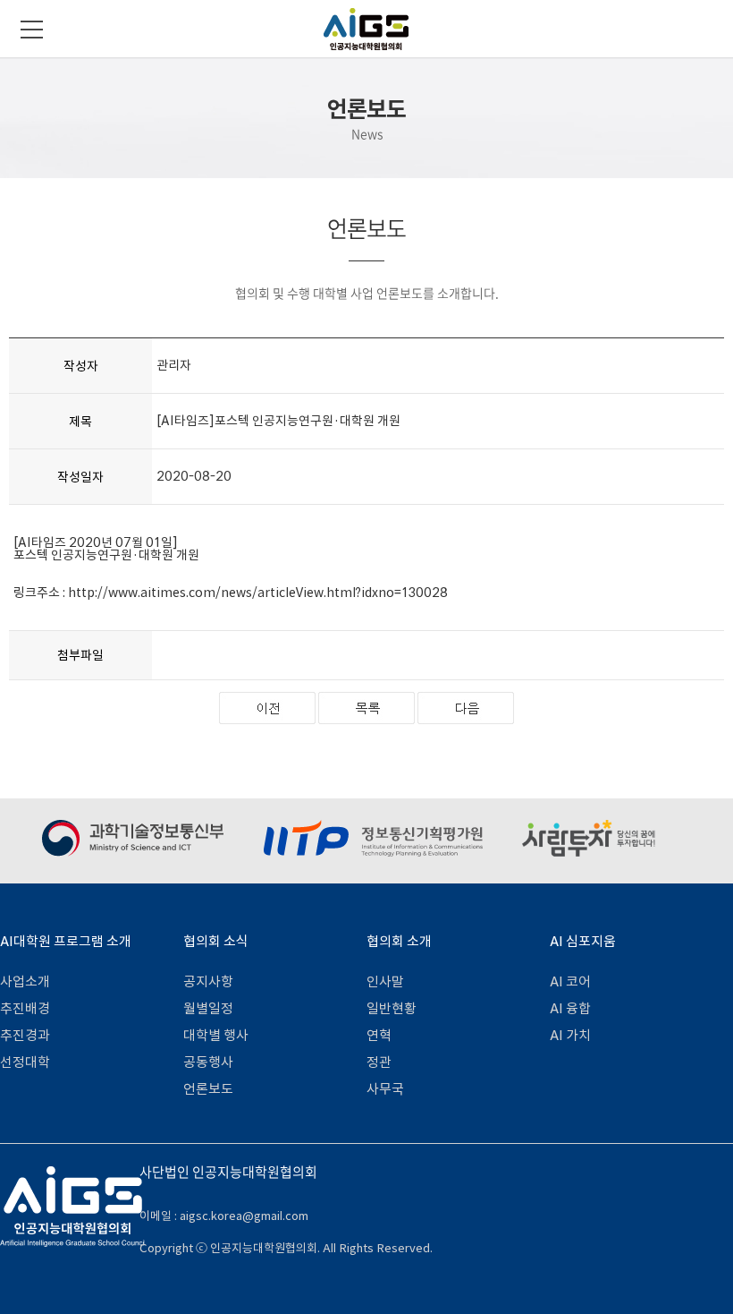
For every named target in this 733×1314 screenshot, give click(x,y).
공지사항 (208, 981)
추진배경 (25, 1008)
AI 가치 (570, 1035)
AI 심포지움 (583, 941)
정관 (379, 1062)
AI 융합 (570, 1008)
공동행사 (208, 1062)
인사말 (385, 981)
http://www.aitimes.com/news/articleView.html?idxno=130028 (258, 592)
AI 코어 (570, 981)
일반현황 (391, 1008)
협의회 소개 (399, 941)
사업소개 (25, 981)
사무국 (385, 1089)
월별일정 (208, 1008)
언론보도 (208, 1089)
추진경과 (25, 1035)
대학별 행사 (216, 1035)
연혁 (379, 1035)
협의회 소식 (216, 941)
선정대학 (25, 1062)
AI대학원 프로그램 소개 (65, 941)
